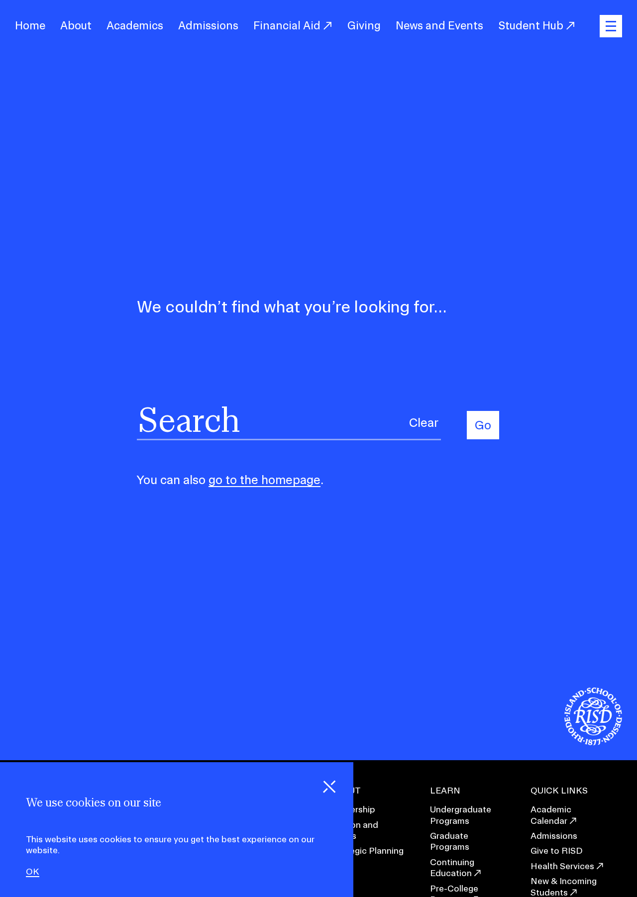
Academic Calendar (551, 814)
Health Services (562, 866)
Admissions (208, 25)
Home (30, 25)
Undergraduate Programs (460, 814)
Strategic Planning (366, 850)
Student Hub (532, 25)
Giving (364, 25)
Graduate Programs (449, 841)
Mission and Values (353, 830)
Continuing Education (452, 867)
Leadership (352, 809)
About (76, 25)
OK (32, 871)
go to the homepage (264, 479)
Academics (134, 25)
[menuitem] (30, 26)
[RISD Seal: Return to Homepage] (593, 742)
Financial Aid (288, 25)
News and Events (439, 25)
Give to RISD (557, 850)
